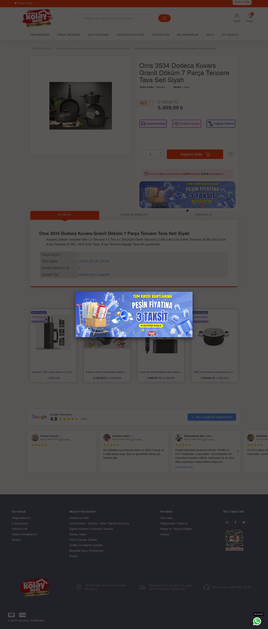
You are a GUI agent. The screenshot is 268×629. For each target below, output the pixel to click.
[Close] (192, 291)
